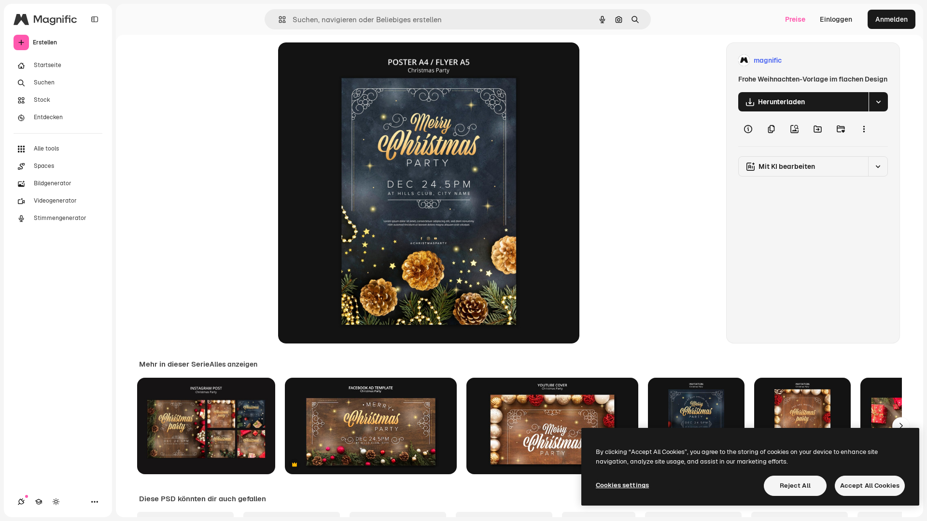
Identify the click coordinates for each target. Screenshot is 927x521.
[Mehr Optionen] (863, 128)
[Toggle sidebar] (94, 19)
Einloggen (836, 19)
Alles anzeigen (233, 364)
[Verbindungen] (21, 501)
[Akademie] (38, 501)
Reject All (795, 485)
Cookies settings (622, 485)
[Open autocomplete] (278, 19)
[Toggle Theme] (56, 501)
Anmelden (891, 19)
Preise (795, 19)
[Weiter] (901, 426)
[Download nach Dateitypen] (878, 101)
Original (339, 60)
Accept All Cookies (869, 485)
